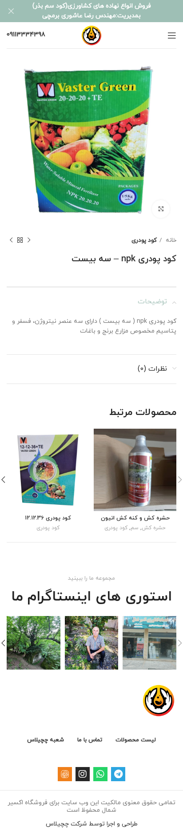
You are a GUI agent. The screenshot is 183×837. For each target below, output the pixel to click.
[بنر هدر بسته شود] (11, 11)
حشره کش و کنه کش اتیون (135, 518)
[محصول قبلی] (28, 240)
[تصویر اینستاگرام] (149, 643)
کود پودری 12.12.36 (48, 518)
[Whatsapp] (100, 774)
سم (135, 527)
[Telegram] (118, 774)
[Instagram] (83, 774)
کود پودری (144, 240)
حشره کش (154, 527)
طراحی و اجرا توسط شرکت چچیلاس (92, 824)
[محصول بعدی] (11, 240)
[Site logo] (91, 35)
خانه (170, 240)
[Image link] (158, 700)
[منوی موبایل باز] (172, 35)
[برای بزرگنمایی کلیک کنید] (161, 209)
